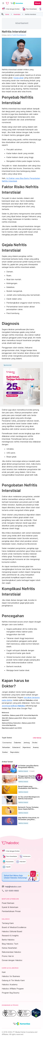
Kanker (5, 752)
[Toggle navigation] (3, 3)
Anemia (36, 747)
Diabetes (17, 743)
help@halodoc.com (11, 886)
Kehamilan (6, 747)
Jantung (27, 743)
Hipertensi (27, 747)
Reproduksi (14, 752)
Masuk (37, 3)
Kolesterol (16, 747)
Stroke (34, 743)
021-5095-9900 (10, 891)
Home (7, 14)
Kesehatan (17, 14)
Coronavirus (7, 743)
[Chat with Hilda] (39, 777)
